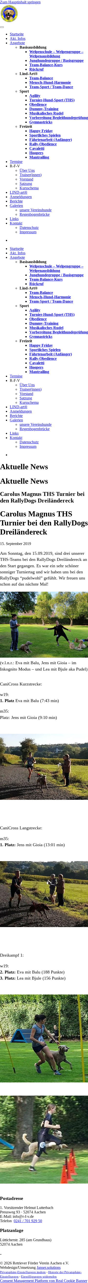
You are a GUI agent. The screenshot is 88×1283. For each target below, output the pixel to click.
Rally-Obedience (43, 144)
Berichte (16, 201)
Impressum (28, 232)
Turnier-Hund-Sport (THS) (52, 100)
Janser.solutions (49, 1267)
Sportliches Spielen (45, 135)
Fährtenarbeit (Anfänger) (50, 140)
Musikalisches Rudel (46, 113)
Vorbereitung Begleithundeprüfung (58, 118)
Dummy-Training (43, 109)
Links (14, 219)
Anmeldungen (21, 197)
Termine (16, 162)
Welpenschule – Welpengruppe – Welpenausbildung (56, 54)
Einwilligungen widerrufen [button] (39, 1276)
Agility (34, 96)
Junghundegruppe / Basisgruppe (56, 60)
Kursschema (29, 188)
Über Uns (27, 170)
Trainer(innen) (31, 175)
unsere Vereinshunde (36, 210)
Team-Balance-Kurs (46, 65)
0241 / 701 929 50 (28, 1221)
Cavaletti (36, 148)
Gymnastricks (40, 122)
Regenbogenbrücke (35, 214)
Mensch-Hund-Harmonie (50, 82)
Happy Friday (41, 131)
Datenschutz (29, 227)
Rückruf (36, 69)
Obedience (38, 104)
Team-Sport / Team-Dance (51, 87)
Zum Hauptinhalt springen (20, 2)
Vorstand (26, 179)
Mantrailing (39, 157)
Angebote (17, 43)
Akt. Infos (17, 38)
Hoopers (36, 153)
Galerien (16, 205)
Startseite (17, 34)
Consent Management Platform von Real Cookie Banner (43, 1281)
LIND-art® (18, 192)
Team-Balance (41, 78)
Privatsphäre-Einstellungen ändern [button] (23, 1272)
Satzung (26, 184)
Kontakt (16, 223)
